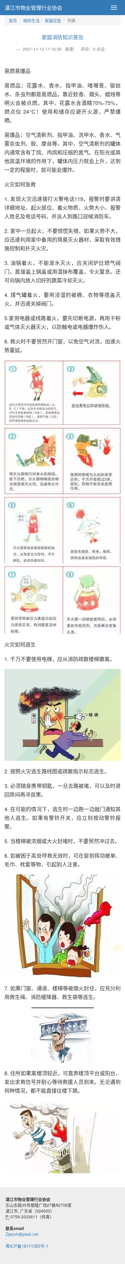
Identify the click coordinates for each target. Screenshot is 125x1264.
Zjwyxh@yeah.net (22, 1234)
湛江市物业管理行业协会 (33, 7)
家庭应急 (53, 20)
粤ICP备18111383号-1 (27, 1246)
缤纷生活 (31, 20)
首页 (13, 20)
